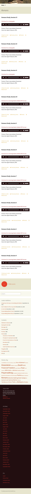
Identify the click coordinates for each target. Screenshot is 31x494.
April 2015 (5, 435)
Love (9, 370)
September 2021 (6, 409)
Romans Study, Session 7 (9, 176)
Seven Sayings (22, 378)
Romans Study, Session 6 (9, 202)
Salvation (10, 378)
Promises (3, 331)
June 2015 (5, 431)
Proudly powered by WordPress (8, 491)
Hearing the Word (5, 325)
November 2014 (6, 446)
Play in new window (10, 28)
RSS (16, 30)
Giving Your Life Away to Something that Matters (11, 303)
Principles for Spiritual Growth (9, 338)
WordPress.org (6, 482)
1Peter (17, 362)
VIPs (2, 353)
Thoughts (3, 349)
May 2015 (5, 433)
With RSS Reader (6, 398)
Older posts (9, 284)
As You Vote (3, 309)
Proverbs (15, 375)
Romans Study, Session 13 (9, 17)
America (26, 362)
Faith (24, 365)
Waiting (19, 382)
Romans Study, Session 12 (9, 44)
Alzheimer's (22, 362)
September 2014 (6, 451)
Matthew (15, 370)
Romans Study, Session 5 (9, 229)
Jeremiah (2, 370)
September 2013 (6, 466)
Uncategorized (4, 351)
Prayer (23, 370)
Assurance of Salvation (8, 335)
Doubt (20, 365)
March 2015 (5, 437)
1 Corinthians (4, 362)
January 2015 (6, 442)
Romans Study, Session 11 (9, 70)
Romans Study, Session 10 (9, 97)
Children (12, 365)
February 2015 (6, 440)
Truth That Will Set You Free (8, 346)
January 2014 (6, 462)
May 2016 (5, 420)
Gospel (16, 368)
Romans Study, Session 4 (9, 255)
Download (18, 28)
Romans (12, 35)
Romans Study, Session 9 (9, 123)
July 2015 (5, 429)
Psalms (19, 375)
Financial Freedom (8, 368)
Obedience (19, 370)
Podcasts (14, 88)
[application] (15, 25)
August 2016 (5, 415)
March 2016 (5, 424)
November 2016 (6, 411)
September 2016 (6, 413)
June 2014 (5, 453)
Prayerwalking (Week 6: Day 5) (7, 311)
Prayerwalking (7, 373)
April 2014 (5, 455)
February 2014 (6, 460)
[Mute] (23, 24)
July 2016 (5, 417)
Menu (2, 5)
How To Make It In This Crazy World (8, 306)
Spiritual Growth (4, 380)
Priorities (26, 373)
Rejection (23, 375)
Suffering (19, 380)
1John (14, 362)
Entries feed (5, 478)
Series (16, 35)
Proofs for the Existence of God (10, 340)
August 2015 (5, 426)
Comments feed (6, 480)
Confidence (16, 365)
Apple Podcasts (10, 30)
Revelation (5, 342)
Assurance (6, 365)
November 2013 (6, 464)
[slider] (27, 24)
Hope (23, 368)
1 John (8, 362)
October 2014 (6, 448)
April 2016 (5, 422)
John (6, 370)
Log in (4, 475)
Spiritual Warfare (13, 380)
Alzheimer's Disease (5, 322)
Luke (12, 370)
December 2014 (6, 444)
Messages (3, 327)
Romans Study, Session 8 (9, 150)
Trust (13, 382)
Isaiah (26, 368)
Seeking (15, 378)
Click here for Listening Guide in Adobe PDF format (13, 100)
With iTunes (5, 396)
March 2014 (5, 457)
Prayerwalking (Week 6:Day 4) (7, 313)
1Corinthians (11, 362)
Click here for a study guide (8, 21)
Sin (26, 378)
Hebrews (19, 368)
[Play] (3, 24)
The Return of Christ (6, 382)
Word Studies (25, 382)
